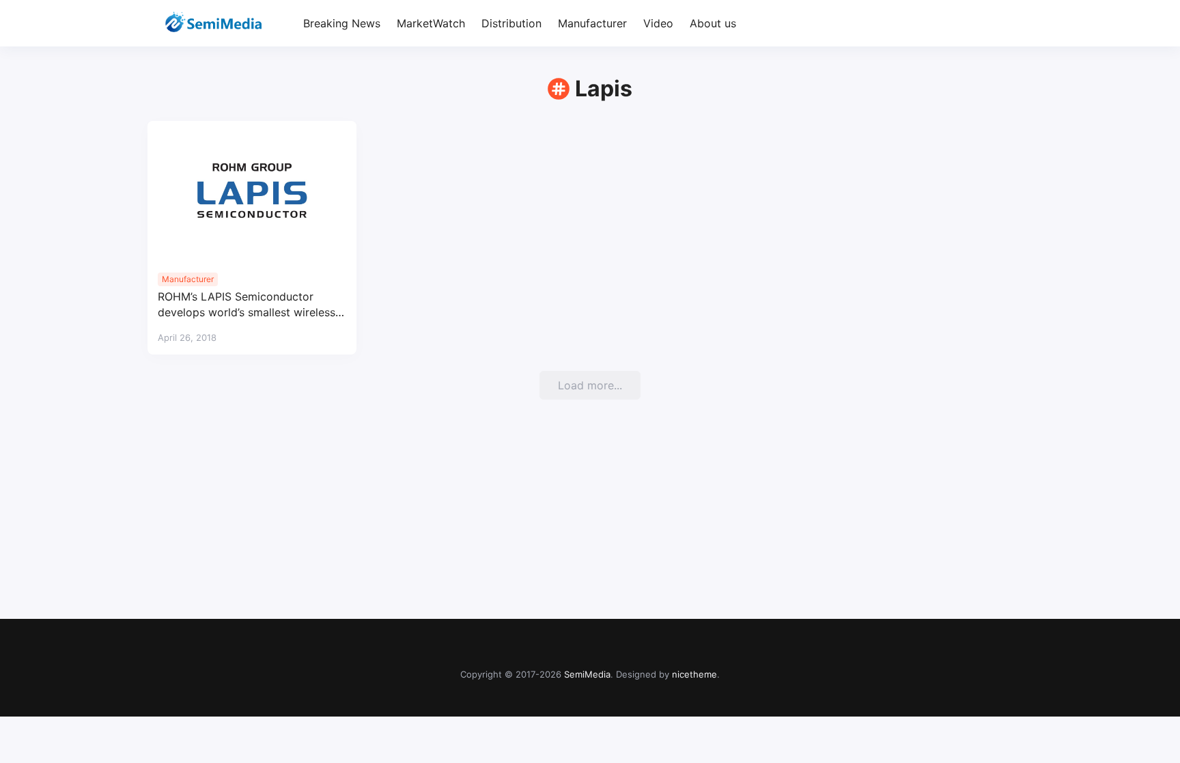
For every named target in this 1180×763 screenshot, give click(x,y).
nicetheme (694, 674)
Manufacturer (592, 23)
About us (713, 23)
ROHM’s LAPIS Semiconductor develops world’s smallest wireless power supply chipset (246, 305)
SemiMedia (587, 674)
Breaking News (341, 23)
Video (658, 23)
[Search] (1020, 24)
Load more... (590, 385)
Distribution (511, 23)
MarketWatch (431, 23)
